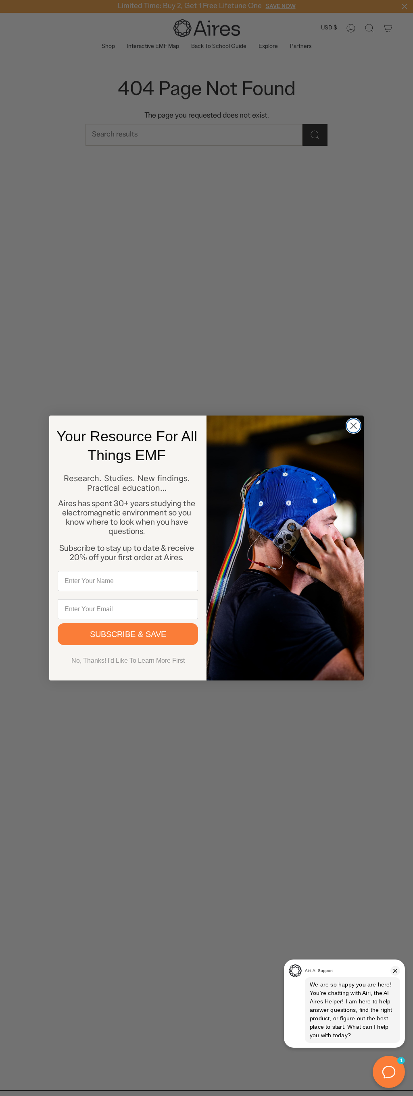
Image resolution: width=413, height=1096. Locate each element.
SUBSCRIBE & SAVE (128, 634)
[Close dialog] (353, 426)
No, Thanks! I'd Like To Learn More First (128, 660)
